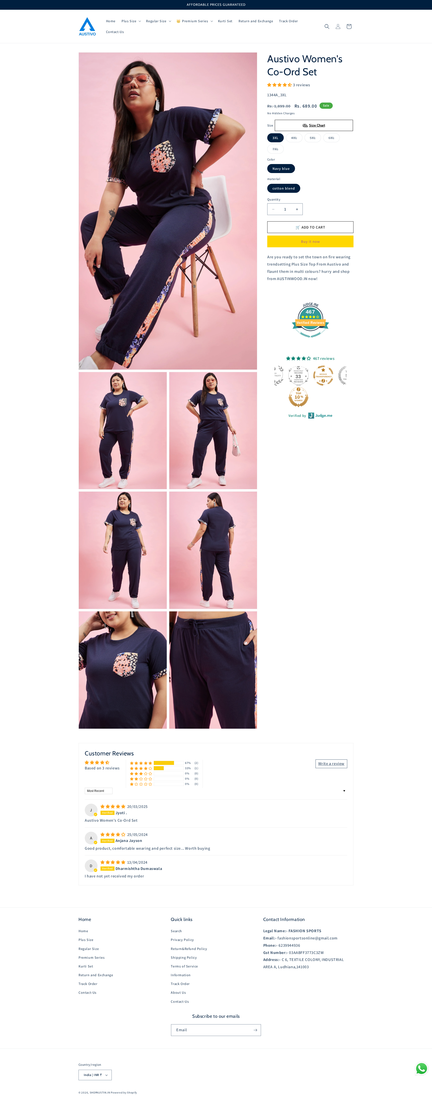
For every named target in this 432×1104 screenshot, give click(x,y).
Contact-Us (87, 992)
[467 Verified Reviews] (310, 340)
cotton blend (283, 188)
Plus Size (85, 939)
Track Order (88, 983)
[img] (113, 806)
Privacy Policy (182, 939)
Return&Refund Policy (189, 948)
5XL (315, 138)
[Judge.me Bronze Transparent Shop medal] (323, 376)
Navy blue (281, 168)
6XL (334, 138)
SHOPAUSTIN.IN (100, 1092)
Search (176, 931)
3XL (275, 138)
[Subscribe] (255, 1030)
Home (83, 931)
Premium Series (91, 957)
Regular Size (88, 948)
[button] (130, 21)
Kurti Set (85, 966)
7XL (278, 150)
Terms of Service (184, 966)
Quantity (273, 199)
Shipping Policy (184, 957)
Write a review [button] (331, 763)
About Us (178, 992)
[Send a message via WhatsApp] (422, 1068)
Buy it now (310, 241)
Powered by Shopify (124, 1092)
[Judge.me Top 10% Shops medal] (298, 397)
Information (181, 975)
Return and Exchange (95, 975)
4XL (296, 138)
